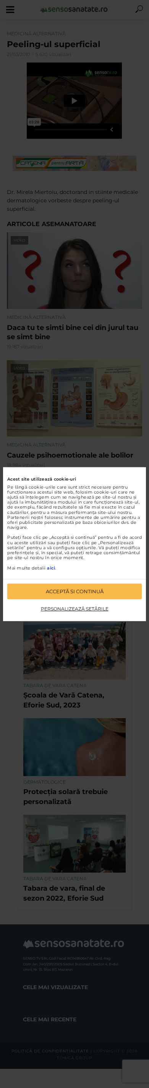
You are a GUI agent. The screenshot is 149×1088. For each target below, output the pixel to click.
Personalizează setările (75, 609)
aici (51, 567)
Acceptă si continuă (75, 591)
